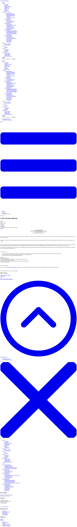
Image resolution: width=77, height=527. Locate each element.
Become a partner (7, 450)
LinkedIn (1, 519)
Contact (4, 462)
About (4, 440)
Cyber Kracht (7, 490)
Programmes (5, 458)
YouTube (1, 520)
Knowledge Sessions (8, 485)
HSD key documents (8, 443)
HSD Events (7, 455)
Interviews (6, 453)
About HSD (7, 441)
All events (6, 457)
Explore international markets (9, 480)
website (16, 270)
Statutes (4, 523)
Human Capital (7, 460)
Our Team (6, 442)
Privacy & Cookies (6, 522)
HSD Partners (7, 444)
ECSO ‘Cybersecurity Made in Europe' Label (12, 482)
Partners (4, 448)
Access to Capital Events (9, 471)
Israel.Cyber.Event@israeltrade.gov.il (12, 267)
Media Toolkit (7, 447)
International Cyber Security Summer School (12, 475)
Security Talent (7, 474)
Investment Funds (7, 472)
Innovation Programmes (9, 465)
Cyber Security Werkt (8, 476)
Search (14, 117)
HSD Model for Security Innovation (11, 467)
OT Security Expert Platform (9, 486)
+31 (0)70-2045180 (4, 506)
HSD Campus (7, 445)
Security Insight (7, 488)
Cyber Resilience (7, 459)
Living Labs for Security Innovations (11, 468)
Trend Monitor (7, 484)
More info (2, 228)
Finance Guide (7, 470)
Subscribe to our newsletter (4, 495)
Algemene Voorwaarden (7, 524)
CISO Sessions (7, 487)
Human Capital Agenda (8, 477)
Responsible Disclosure (6, 525)
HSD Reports (7, 489)
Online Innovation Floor (9, 466)
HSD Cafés (6, 456)
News (3, 451)
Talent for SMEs (7, 478)
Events (4, 454)
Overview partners (8, 449)
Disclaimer (4, 521)
